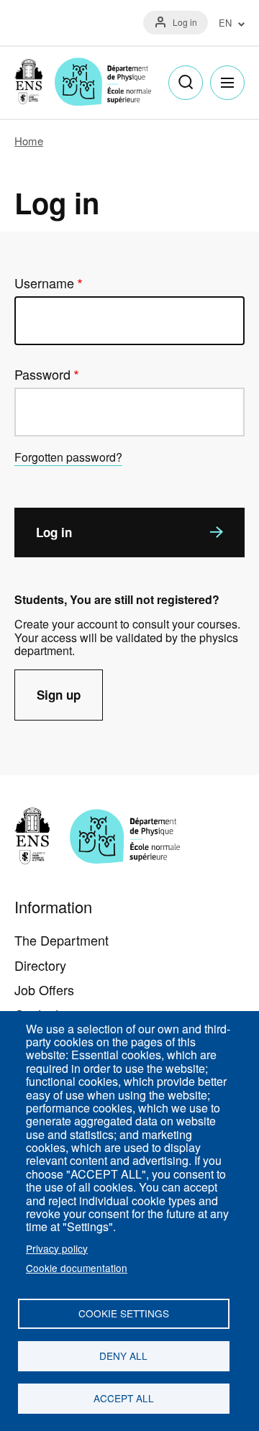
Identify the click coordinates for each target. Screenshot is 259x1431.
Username (44, 283)
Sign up (59, 694)
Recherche (185, 82)
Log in (185, 22)
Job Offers (44, 989)
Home (28, 140)
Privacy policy (57, 1248)
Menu (227, 82)
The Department (61, 940)
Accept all (124, 1398)
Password (42, 374)
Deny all (123, 1355)
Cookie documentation (76, 1268)
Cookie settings (123, 1313)
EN (225, 23)
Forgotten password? (68, 457)
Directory (40, 965)
